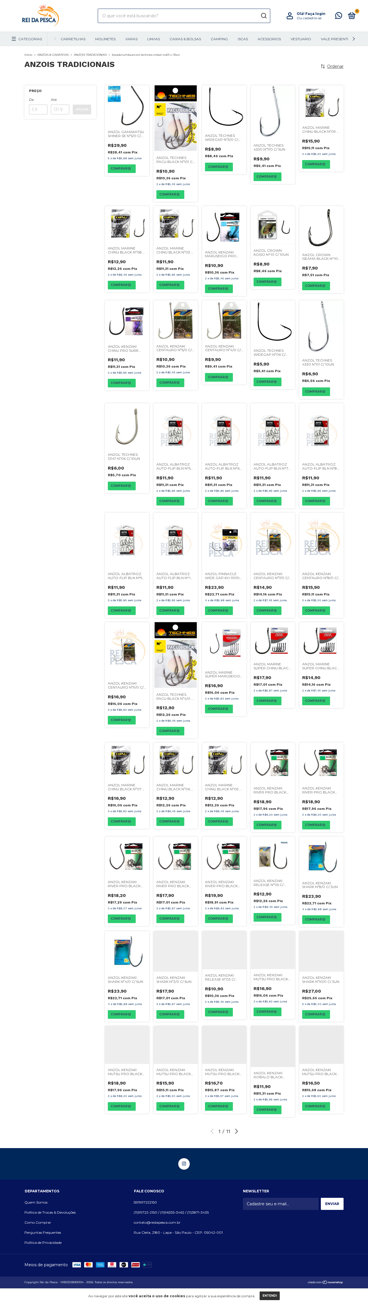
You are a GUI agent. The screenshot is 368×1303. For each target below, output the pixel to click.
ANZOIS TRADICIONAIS (90, 55)
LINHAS (153, 39)
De (31, 99)
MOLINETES (105, 39)
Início (28, 55)
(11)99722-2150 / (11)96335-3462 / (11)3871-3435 (171, 1212)
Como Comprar (37, 1222)
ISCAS (243, 39)
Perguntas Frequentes (42, 1232)
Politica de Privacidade (43, 1242)
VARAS (131, 39)
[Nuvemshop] (326, 1282)
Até (54, 99)
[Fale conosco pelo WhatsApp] (338, 17)
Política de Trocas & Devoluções (50, 1212)
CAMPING (219, 39)
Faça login (315, 13)
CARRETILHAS (73, 39)
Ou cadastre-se (309, 18)
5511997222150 (145, 1202)
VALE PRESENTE (335, 39)
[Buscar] (263, 16)
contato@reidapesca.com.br (157, 1222)
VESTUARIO (301, 39)
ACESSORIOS (269, 39)
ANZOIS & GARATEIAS (53, 55)
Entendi (269, 1296)
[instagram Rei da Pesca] (184, 1164)
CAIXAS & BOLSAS (185, 39)
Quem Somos (35, 1202)
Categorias (30, 39)
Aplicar (82, 109)
